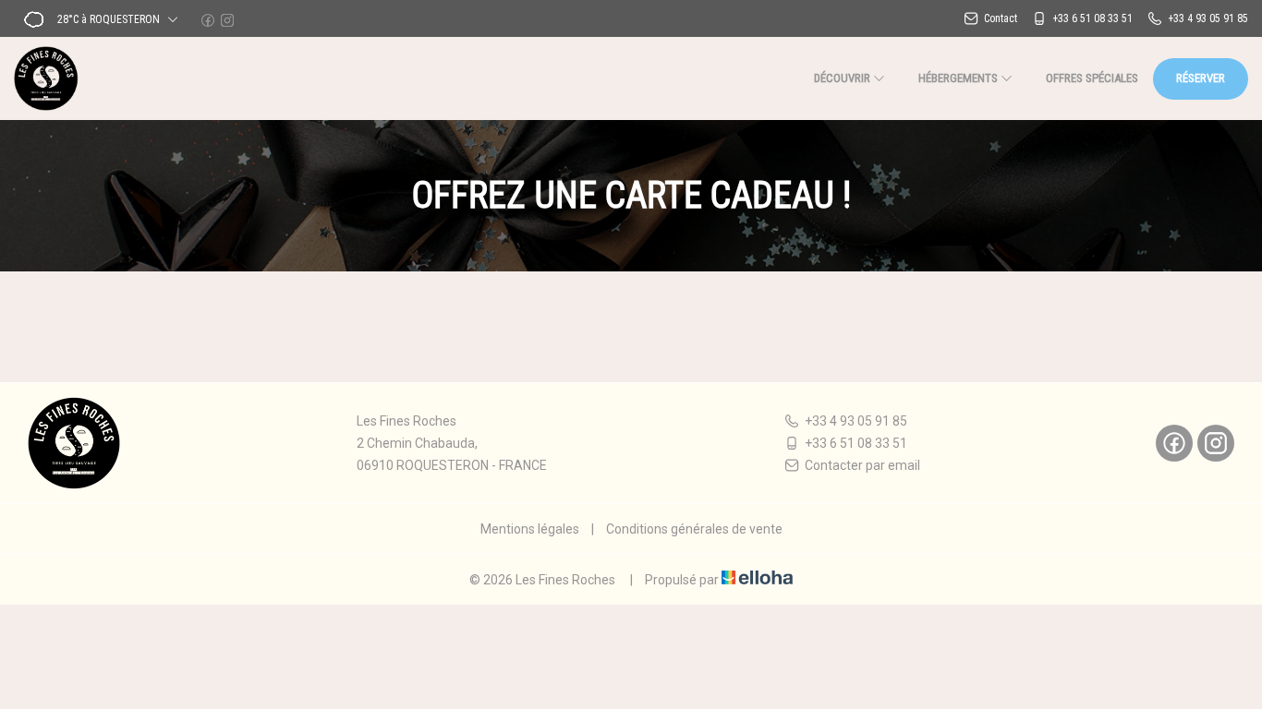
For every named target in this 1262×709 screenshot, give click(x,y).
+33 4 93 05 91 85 (856, 421)
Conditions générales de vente (694, 529)
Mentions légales (529, 529)
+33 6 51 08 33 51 (856, 443)
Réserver (1200, 78)
